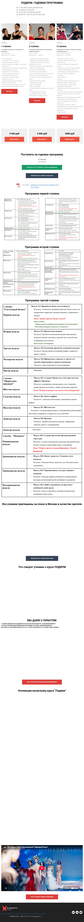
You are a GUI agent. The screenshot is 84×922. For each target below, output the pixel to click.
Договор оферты (7, 914)
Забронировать (14, 139)
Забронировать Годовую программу (42, 175)
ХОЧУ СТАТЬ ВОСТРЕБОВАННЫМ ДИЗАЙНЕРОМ (42, 682)
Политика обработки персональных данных (31, 914)
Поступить (9, 91)
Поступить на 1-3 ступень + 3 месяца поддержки (42, 167)
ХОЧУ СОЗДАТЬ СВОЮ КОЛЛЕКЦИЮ (42, 897)
